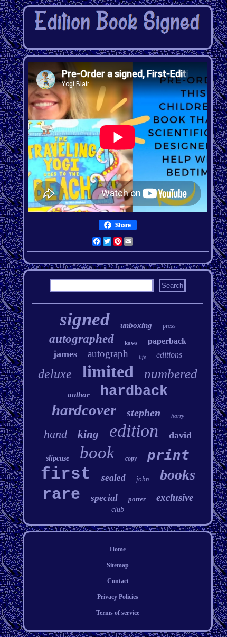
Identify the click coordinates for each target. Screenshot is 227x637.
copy (131, 458)
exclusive (174, 497)
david (180, 435)
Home (118, 549)
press (169, 326)
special (104, 498)
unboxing (136, 325)
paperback (167, 340)
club (117, 509)
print (168, 455)
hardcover (84, 409)
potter (137, 499)
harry (177, 416)
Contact (118, 581)
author (79, 394)
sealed (113, 478)
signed (85, 319)
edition (133, 431)
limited (108, 371)
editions (169, 354)
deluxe (55, 374)
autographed (81, 338)
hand (55, 434)
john (142, 479)
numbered (170, 374)
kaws (131, 343)
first (66, 474)
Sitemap (118, 565)
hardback (134, 391)
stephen (143, 412)
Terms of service (117, 612)
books (177, 474)
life (142, 357)
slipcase (57, 458)
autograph (108, 353)
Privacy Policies (117, 597)
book (97, 452)
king (88, 434)
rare (61, 494)
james (65, 354)
